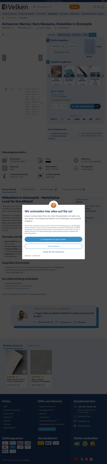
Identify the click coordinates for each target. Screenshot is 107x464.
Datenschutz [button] (36, 255)
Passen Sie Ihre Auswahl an (53, 252)
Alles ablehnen (53, 246)
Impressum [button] (28, 255)
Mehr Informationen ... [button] (31, 233)
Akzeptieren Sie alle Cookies (54, 239)
